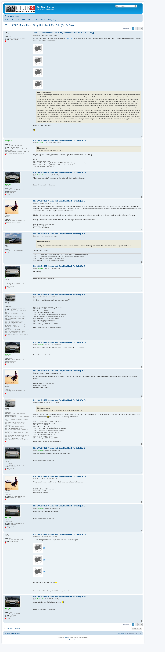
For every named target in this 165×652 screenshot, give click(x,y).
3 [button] (138, 28)
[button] (141, 28)
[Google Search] (135, 6)
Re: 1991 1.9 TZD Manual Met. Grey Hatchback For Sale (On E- (59, 140)
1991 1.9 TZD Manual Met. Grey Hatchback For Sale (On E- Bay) (38, 25)
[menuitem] (7, 16)
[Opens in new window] (39, 548)
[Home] (20, 8)
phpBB (66, 637)
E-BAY (68, 38)
